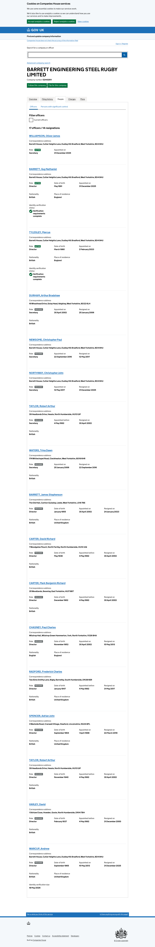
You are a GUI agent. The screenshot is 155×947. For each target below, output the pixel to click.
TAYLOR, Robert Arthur (42, 406)
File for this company (57, 85)
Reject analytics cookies (64, 21)
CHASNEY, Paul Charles (42, 627)
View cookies (83, 21)
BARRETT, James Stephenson (45, 494)
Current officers (41, 120)
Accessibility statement (60, 936)
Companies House (39, 940)
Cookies (37, 936)
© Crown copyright (121, 941)
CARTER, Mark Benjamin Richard (47, 583)
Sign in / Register (122, 44)
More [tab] (82, 99)
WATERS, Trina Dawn (40, 450)
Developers (75, 936)
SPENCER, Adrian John (42, 715)
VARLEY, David (37, 804)
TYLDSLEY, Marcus (39, 232)
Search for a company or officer (40, 48)
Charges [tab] (72, 99)
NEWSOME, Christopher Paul (45, 339)
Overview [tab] (33, 99)
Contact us (46, 936)
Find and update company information (44, 36)
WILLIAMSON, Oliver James (44, 135)
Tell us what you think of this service (40, 914)
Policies (29, 936)
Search (124, 54)
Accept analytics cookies (39, 21)
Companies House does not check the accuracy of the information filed (52, 41)
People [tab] (61, 99)
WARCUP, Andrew (39, 848)
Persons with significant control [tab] (54, 106)
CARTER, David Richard (42, 538)
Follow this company (37, 85)
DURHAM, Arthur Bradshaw (44, 295)
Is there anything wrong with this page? (114, 914)
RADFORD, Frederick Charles (45, 671)
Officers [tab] (33, 106)
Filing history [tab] (47, 99)
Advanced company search (38, 63)
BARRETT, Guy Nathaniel (43, 169)
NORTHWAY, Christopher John (46, 372)
